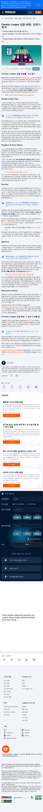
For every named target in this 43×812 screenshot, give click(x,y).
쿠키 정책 (16, 7)
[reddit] (29, 386)
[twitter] (21, 386)
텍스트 (29, 69)
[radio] (19, 504)
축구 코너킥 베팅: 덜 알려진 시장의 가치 (19, 451)
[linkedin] (37, 386)
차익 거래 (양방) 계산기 (18, 560)
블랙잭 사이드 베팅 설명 (13, 402)
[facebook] (13, 386)
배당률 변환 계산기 (17, 577)
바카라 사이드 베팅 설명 (13, 472)
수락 (38, 4)
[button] (12, 677)
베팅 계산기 (14, 568)
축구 (3, 68)
